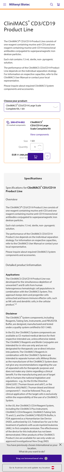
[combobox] (32, 163)
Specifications (33, 234)
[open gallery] (32, 64)
